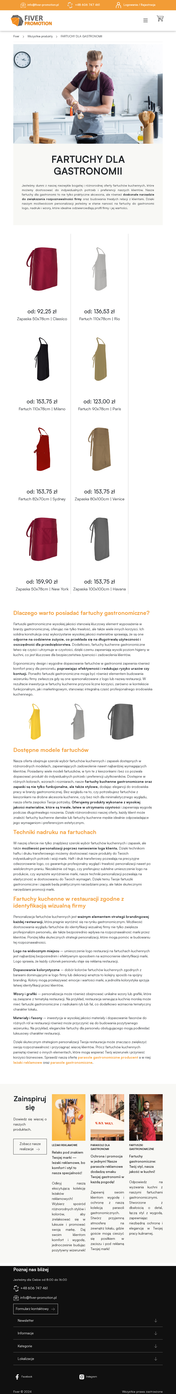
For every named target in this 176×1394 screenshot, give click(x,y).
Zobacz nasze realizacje (30, 1146)
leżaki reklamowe (27, 1062)
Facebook (26, 1376)
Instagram (91, 1376)
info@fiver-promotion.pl (43, 4)
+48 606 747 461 (87, 4)
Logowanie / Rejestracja (139, 4)
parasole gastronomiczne (71, 1062)
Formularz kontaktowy (32, 1308)
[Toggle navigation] (146, 20)
